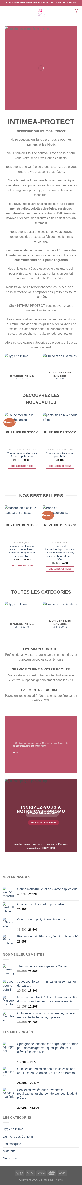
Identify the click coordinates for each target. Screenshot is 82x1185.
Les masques (12, 1144)
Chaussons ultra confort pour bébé (60, 455)
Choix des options (22, 466)
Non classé (10, 1158)
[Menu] (5, 12)
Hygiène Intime (13, 1129)
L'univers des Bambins (18, 1136)
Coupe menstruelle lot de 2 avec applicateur (22, 455)
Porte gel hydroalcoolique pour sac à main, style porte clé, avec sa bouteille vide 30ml (60, 553)
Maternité (9, 1151)
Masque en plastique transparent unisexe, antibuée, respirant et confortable (22, 551)
